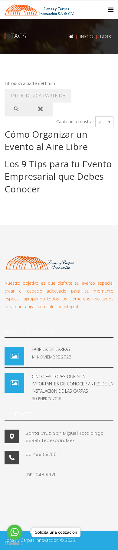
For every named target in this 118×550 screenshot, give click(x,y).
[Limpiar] (40, 109)
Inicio (86, 37)
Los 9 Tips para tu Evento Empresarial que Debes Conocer (58, 176)
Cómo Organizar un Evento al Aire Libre (46, 140)
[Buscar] (17, 109)
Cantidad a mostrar (75, 121)
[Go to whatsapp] (14, 532)
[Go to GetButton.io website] (14, 544)
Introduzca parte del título (30, 83)
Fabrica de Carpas (51, 349)
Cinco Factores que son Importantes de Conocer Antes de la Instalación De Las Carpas (72, 384)
